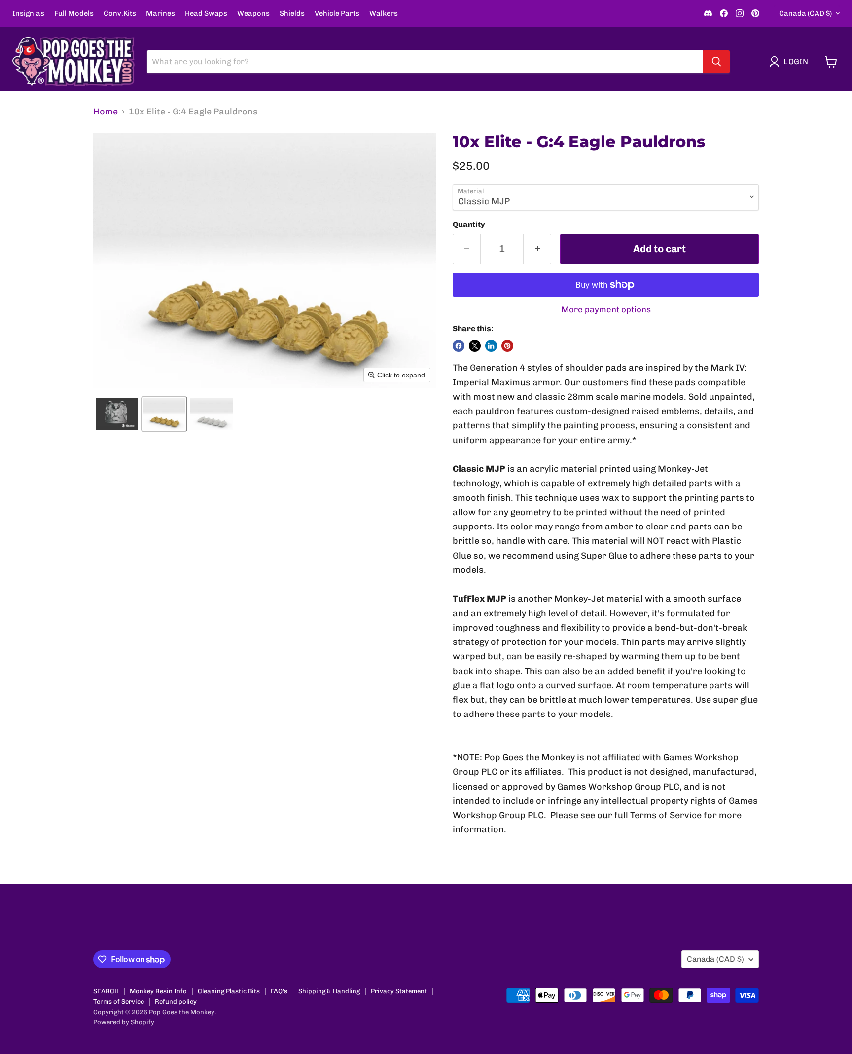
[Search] (716, 61)
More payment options (606, 309)
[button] (791, 62)
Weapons (253, 13)
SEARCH (106, 991)
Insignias (28, 13)
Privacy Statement (399, 991)
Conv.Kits (120, 13)
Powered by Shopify (123, 1022)
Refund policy (176, 1001)
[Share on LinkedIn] (491, 346)
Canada (805, 13)
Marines (160, 13)
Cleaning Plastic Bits (229, 991)
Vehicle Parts (337, 13)
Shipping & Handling (329, 991)
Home (105, 112)
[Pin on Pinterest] (507, 346)
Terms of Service (118, 1001)
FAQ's (279, 991)
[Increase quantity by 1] (537, 249)
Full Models (74, 13)
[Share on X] (475, 346)
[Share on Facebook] (458, 346)
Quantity (469, 224)
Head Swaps (206, 13)
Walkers (383, 13)
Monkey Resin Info (158, 991)
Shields (292, 13)
